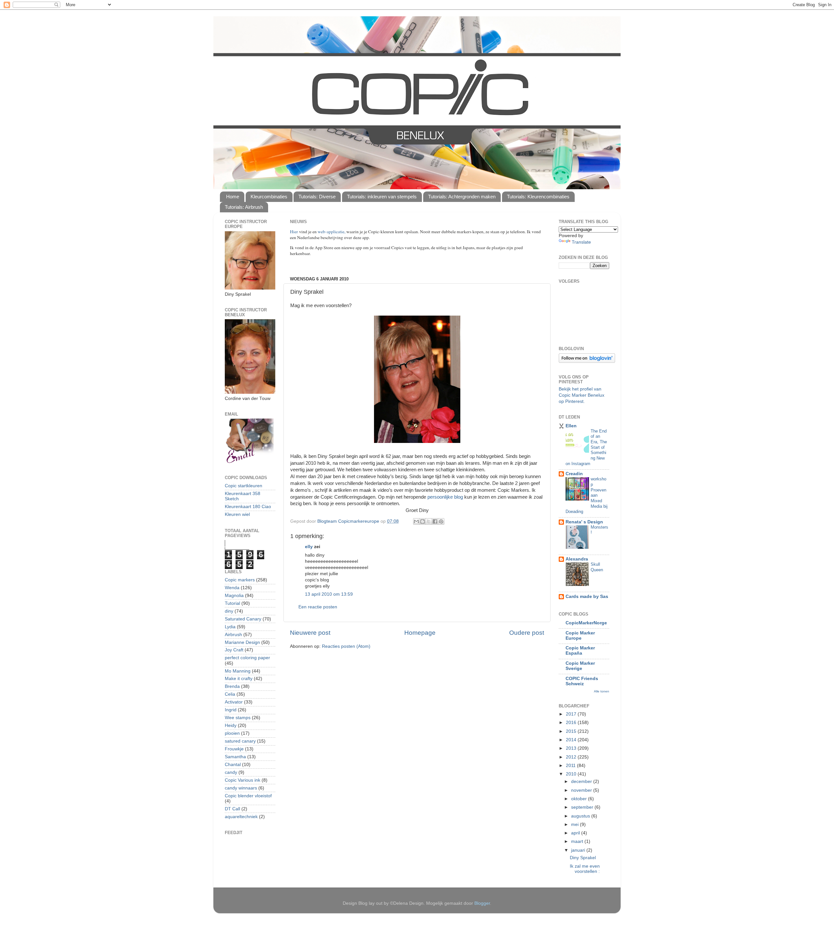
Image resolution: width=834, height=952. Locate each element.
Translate (581, 242)
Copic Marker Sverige (580, 666)
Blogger (482, 903)
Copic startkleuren (243, 485)
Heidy (231, 725)
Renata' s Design (584, 521)
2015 (572, 731)
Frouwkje (234, 748)
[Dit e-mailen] (416, 521)
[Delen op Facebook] (435, 521)
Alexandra (577, 559)
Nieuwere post (310, 632)
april (576, 833)
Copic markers (240, 579)
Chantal (233, 764)
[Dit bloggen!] (422, 521)
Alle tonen (601, 691)
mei (575, 824)
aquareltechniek (241, 816)
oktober (579, 798)
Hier (294, 231)
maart (577, 841)
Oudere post (526, 632)
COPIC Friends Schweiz (582, 681)
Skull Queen (597, 567)
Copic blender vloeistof (248, 795)
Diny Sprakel (583, 857)
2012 (572, 757)
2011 (571, 765)
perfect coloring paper (247, 657)
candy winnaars (241, 788)
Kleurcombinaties (269, 196)
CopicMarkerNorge (586, 622)
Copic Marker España (580, 651)
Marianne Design (242, 642)
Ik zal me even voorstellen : (585, 869)
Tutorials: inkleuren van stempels (382, 196)
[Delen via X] (428, 521)
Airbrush (233, 634)
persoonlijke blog (445, 497)
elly (309, 546)
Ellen (571, 425)
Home (232, 196)
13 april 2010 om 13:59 (329, 594)
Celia (230, 694)
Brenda (232, 686)
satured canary (240, 741)
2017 (572, 714)
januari (578, 850)
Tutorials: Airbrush (244, 207)
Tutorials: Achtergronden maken (462, 196)
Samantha (235, 756)
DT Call (232, 808)
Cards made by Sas (587, 596)
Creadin (574, 473)
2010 (572, 774)
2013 (572, 748)
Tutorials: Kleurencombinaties (538, 196)
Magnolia (234, 595)
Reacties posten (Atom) (346, 646)
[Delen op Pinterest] (441, 521)
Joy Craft (234, 649)
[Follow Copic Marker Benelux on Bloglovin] (587, 361)
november (582, 790)
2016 (572, 722)
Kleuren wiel (237, 514)
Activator (234, 702)
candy (231, 772)
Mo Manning (238, 671)
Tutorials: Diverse (317, 196)
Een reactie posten (317, 606)
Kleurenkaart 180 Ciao (248, 506)
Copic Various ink (242, 780)
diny (229, 611)
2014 (572, 739)
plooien (232, 733)
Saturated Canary (243, 619)
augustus (581, 816)
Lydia (230, 626)
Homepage (420, 632)
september (583, 807)
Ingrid (231, 709)
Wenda (232, 587)
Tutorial (232, 603)
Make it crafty (238, 678)
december (582, 781)
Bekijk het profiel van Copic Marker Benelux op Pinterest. (581, 395)
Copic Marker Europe (580, 636)
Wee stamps (238, 717)
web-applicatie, (331, 231)
